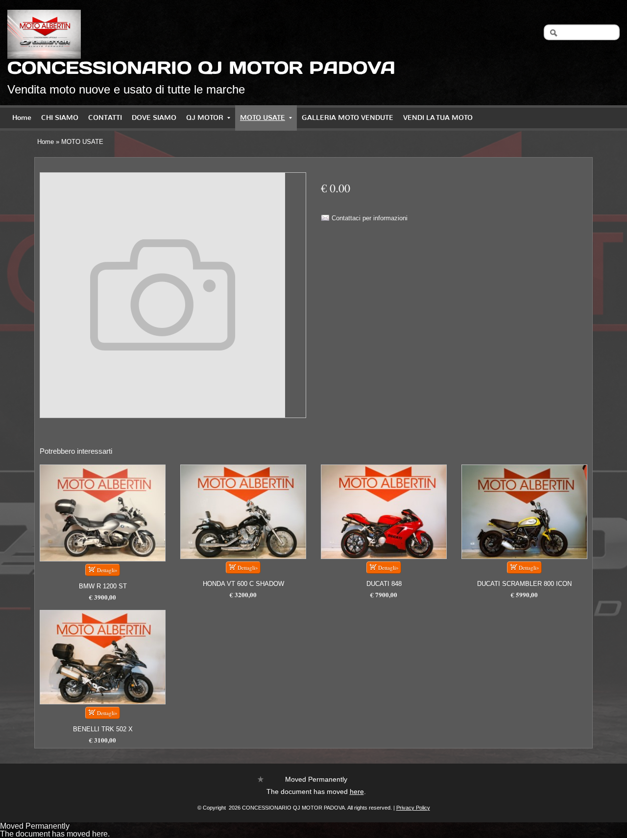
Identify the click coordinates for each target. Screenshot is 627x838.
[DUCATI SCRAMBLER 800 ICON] (524, 512)
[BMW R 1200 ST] (102, 513)
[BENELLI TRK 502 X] (102, 657)
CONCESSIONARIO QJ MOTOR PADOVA (201, 67)
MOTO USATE (262, 117)
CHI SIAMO (59, 117)
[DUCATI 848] (383, 512)
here (357, 791)
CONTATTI (105, 117)
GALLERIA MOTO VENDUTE (347, 117)
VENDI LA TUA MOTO (438, 117)
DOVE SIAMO (154, 117)
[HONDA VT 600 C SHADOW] (243, 512)
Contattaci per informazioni (370, 218)
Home (21, 117)
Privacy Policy (413, 808)
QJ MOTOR (204, 117)
